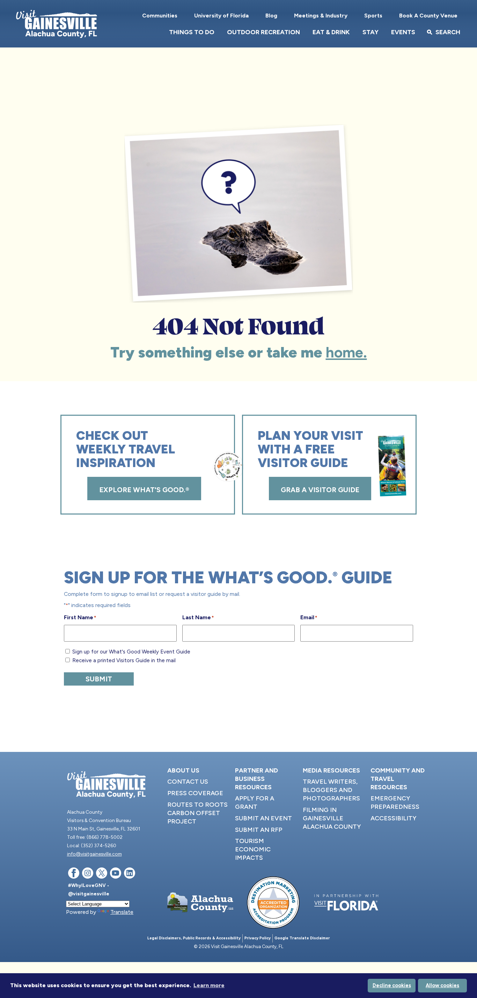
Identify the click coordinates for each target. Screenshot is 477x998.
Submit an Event (263, 818)
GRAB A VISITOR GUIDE (320, 490)
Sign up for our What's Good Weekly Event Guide (131, 652)
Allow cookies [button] (442, 985)
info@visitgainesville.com (94, 854)
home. (346, 352)
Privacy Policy (257, 938)
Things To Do (191, 32)
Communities (159, 15)
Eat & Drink (331, 32)
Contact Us (187, 781)
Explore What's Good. (144, 490)
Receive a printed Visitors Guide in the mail (124, 660)
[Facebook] (73, 874)
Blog (271, 15)
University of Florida (221, 15)
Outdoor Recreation (263, 32)
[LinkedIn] (129, 874)
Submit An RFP (258, 830)
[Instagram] (87, 874)
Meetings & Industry (320, 15)
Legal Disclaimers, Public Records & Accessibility (194, 938)
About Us (183, 770)
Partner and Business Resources (256, 779)
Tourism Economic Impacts (253, 849)
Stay (370, 32)
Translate (121, 912)
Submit (99, 679)
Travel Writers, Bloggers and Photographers (331, 790)
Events (403, 32)
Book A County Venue (428, 15)
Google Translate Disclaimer (302, 938)
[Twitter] (101, 874)
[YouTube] (115, 874)
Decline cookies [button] (392, 985)
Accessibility (393, 818)
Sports (373, 15)
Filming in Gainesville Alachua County (332, 818)
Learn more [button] (209, 985)
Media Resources (331, 770)
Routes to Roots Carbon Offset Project (197, 813)
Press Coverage (195, 793)
